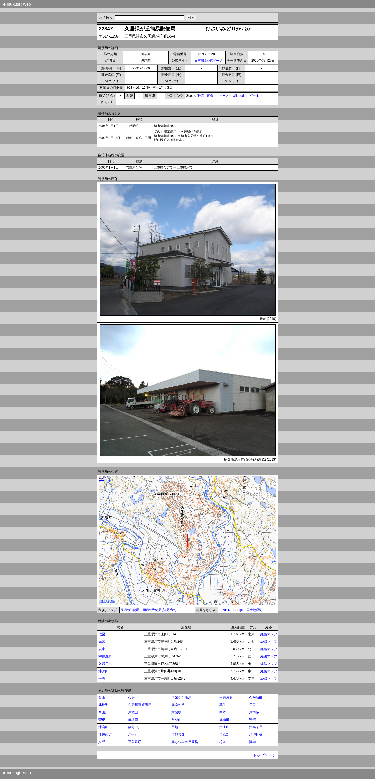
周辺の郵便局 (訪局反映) (159, 610)
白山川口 (105, 712)
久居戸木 (105, 664)
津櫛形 (103, 705)
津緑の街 (105, 734)
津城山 (133, 712)
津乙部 (224, 734)
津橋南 (133, 720)
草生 (222, 705)
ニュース (222, 96)
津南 (252, 742)
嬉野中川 (134, 727)
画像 (210, 96)
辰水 (101, 649)
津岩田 (103, 727)
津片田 (103, 671)
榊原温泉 (105, 656)
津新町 (224, 720)
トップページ (264, 755)
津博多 (254, 712)
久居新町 (255, 697)
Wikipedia (239, 96)
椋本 (222, 742)
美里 (252, 705)
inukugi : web (17, 4)
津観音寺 (178, 734)
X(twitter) (255, 96)
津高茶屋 (255, 727)
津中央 (133, 734)
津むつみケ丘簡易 (184, 742)
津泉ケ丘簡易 (181, 697)
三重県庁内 (136, 742)
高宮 (101, 641)
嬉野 (101, 742)
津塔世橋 (255, 734)
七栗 (101, 634)
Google (238, 610)
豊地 (174, 727)
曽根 (101, 720)
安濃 (252, 720)
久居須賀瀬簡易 (139, 705)
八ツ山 (176, 720)
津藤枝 (176, 712)
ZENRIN (224, 610)
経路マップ (268, 634)
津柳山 (224, 727)
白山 (101, 697)
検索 (201, 96)
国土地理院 (254, 610)
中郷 (222, 712)
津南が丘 (178, 705)
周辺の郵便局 (130, 610)
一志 (101, 678)
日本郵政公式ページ (208, 60)
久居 (131, 697)
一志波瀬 (226, 697)
